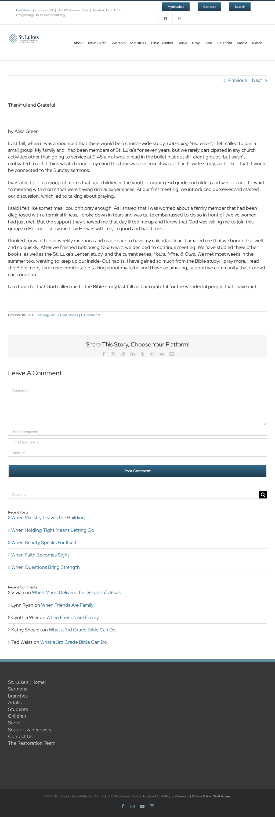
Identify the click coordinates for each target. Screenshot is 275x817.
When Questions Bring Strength (45, 567)
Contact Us (20, 736)
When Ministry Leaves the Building (48, 517)
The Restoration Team (31, 743)
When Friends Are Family (67, 605)
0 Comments (90, 315)
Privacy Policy (201, 796)
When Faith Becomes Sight (40, 555)
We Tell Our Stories (64, 315)
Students (18, 709)
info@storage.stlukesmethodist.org (40, 15)
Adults (15, 702)
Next (257, 80)
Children (17, 716)
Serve (14, 723)
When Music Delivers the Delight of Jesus (76, 592)
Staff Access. (222, 796)
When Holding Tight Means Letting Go (52, 530)
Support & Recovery (30, 729)
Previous (237, 80)
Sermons (17, 689)
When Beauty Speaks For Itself (44, 542)
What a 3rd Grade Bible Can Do (82, 630)
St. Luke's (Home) (27, 682)
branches (18, 696)
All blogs (43, 315)
